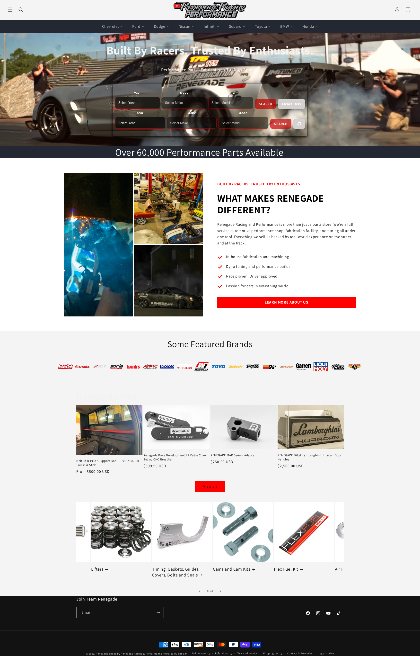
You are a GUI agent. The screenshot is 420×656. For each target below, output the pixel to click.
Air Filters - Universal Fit (297, 569)
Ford (136, 26)
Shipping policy (272, 653)
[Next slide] (220, 590)
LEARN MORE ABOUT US (286, 302)
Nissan (185, 26)
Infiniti (210, 26)
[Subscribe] (158, 612)
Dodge (159, 26)
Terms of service (247, 653)
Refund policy (223, 653)
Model (231, 93)
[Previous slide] (199, 590)
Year (137, 93)
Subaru (235, 26)
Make (184, 93)
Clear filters (291, 104)
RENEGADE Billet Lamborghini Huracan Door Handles (309, 457)
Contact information (300, 653)
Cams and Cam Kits (170, 569)
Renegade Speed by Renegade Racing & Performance (129, 653)
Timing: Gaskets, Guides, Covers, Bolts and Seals (115, 571)
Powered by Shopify (175, 653)
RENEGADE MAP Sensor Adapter (232, 455)
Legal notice (326, 653)
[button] (10, 9)
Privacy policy (201, 653)
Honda (308, 26)
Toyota (261, 26)
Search (265, 104)
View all (210, 486)
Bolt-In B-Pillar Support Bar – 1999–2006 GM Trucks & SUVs (107, 463)
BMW (284, 26)
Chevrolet (110, 26)
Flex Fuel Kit (225, 569)
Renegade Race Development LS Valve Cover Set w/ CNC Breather (175, 457)
